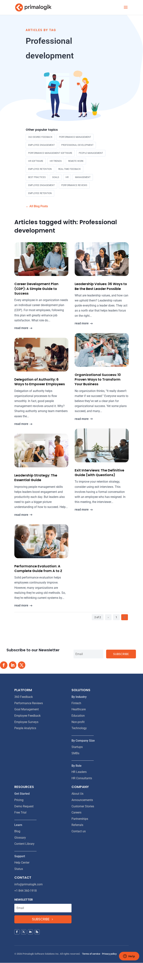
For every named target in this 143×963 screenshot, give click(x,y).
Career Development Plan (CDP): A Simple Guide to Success (36, 288)
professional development (77, 145)
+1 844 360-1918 (25, 890)
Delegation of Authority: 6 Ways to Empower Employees (39, 381)
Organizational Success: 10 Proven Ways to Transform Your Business (98, 379)
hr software (35, 161)
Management (82, 177)
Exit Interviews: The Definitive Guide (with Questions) (99, 472)
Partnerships (80, 819)
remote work (76, 161)
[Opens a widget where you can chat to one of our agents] (129, 956)
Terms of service (91, 953)
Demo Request (24, 806)
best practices (37, 177)
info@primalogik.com (28, 884)
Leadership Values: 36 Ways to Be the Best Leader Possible (101, 286)
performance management (75, 137)
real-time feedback (69, 169)
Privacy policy (109, 953)
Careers (76, 812)
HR (67, 177)
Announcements (82, 800)
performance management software (50, 153)
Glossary (20, 837)
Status (18, 869)
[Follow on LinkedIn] (12, 665)
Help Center (21, 862)
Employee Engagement (41, 185)
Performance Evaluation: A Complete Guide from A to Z (38, 568)
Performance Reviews (74, 185)
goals (55, 177)
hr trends (56, 161)
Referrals (77, 825)
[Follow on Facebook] (3, 665)
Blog (17, 831)
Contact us (79, 831)
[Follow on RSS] (37, 932)
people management (91, 153)
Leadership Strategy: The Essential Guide (35, 477)
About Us (77, 793)
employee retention (40, 169)
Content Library (24, 844)
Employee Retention (40, 193)
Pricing (18, 800)
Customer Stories (83, 806)
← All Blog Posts (37, 206)
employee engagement (41, 145)
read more (21, 328)
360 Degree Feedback (40, 137)
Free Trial (20, 812)
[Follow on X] (21, 665)
